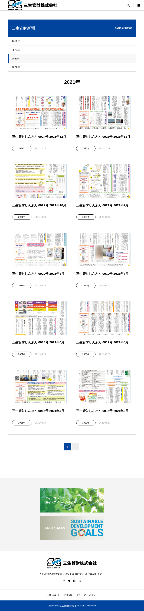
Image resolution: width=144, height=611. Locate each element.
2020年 (16, 50)
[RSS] (80, 581)
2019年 (16, 41)
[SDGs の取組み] (72, 538)
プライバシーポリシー (86, 595)
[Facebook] (64, 581)
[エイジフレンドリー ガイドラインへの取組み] (72, 511)
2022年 (16, 67)
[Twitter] (69, 581)
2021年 (16, 58)
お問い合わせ (53, 595)
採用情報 (68, 595)
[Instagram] (74, 581)
